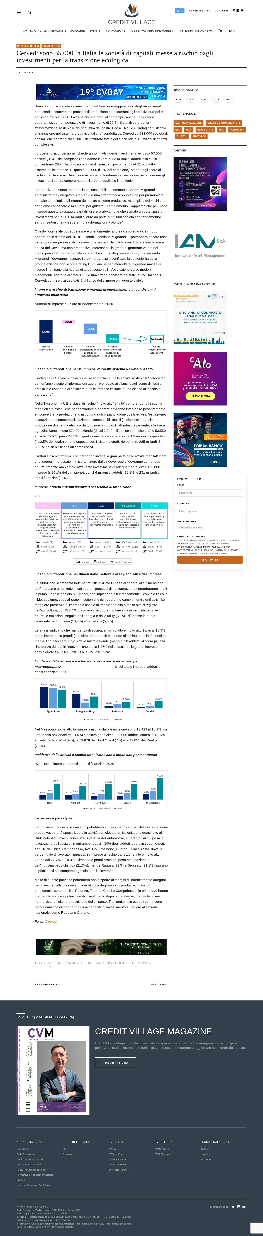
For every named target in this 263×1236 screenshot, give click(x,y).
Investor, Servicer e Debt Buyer (33, 1185)
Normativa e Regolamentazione (34, 1175)
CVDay (112, 1149)
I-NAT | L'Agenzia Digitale (59, 1227)
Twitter (205, 1149)
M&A (189, 129)
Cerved (51, 921)
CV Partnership (117, 1164)
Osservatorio (69, 1154)
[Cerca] (29, 12)
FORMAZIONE (115, 30)
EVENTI (94, 30)
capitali (55, 962)
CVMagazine (162, 1149)
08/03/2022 (24, 72)
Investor (199, 136)
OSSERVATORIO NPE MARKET (152, 30)
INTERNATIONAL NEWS (196, 30)
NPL (221, 129)
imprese (94, 962)
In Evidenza (22, 1149)
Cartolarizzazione (188, 122)
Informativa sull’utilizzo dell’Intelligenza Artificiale (45, 1224)
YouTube (206, 1159)
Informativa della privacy (90, 1224)
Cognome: (183, 503)
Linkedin (205, 1154)
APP (235, 30)
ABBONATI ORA (116, 1063)
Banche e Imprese (28, 46)
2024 (203, 99)
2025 (191, 99)
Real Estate (205, 129)
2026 (178, 99)
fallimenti (74, 962)
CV (25, 30)
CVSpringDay (115, 1154)
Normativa (237, 129)
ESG (177, 129)
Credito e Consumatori (29, 1159)
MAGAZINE (77, 30)
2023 (216, 99)
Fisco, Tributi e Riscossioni (31, 1170)
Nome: (180, 485)
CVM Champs (162, 1154)
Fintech (182, 136)
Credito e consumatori (223, 122)
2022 (228, 99)
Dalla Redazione (53, 30)
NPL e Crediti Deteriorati (30, 1164)
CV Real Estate (117, 1159)
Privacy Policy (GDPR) (191, 536)
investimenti (116, 962)
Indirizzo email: (187, 521)
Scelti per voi (51, 46)
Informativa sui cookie (118, 1224)
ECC (33, 30)
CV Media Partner (118, 1170)
